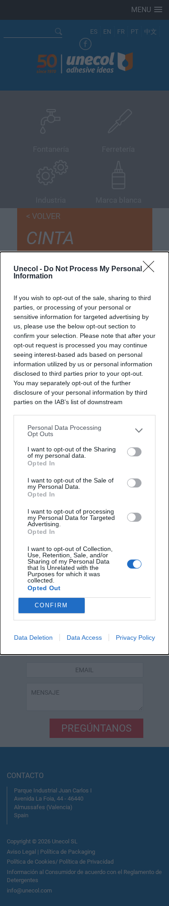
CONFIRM (51, 605)
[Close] (151, 269)
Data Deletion (33, 637)
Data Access (84, 637)
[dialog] (84, 453)
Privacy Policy (135, 637)
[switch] (134, 451)
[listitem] (84, 430)
